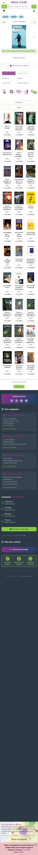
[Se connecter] (34, 11)
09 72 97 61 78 (10, 516)
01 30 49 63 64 (10, 504)
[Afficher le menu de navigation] (4, 3)
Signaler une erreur (23, 73)
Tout (4, 6)
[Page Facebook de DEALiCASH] (21, 401)
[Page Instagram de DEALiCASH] (12, 401)
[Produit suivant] (34, 37)
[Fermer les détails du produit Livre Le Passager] (3, 22)
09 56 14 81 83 (10, 522)
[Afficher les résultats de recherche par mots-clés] (34, 7)
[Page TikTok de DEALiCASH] (16, 401)
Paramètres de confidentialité (13, 535)
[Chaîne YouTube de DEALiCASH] (26, 401)
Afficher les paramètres (19, 839)
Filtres (19, 107)
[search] (19, 7)
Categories (19, 102)
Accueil (5, 17)
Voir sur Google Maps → (10, 428)
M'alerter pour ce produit (20, 65)
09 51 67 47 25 (10, 510)
